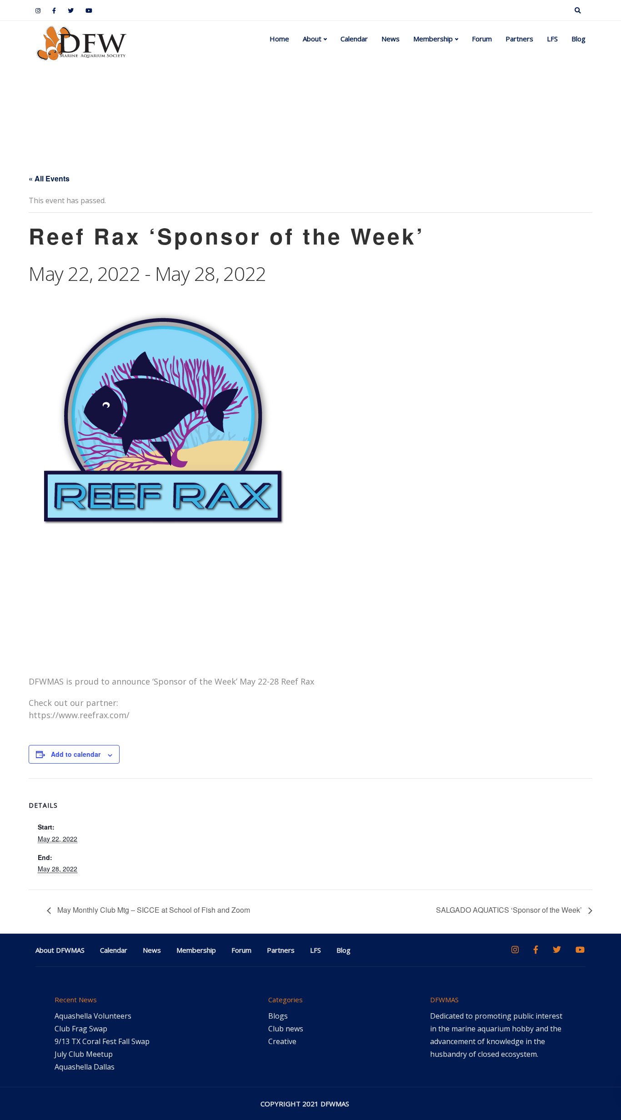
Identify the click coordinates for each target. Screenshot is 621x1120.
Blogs (278, 1016)
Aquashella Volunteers (93, 1016)
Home (279, 38)
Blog (578, 38)
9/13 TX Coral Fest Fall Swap (102, 1041)
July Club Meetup (84, 1054)
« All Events (49, 178)
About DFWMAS (60, 950)
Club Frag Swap (81, 1029)
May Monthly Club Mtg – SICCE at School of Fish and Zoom (152, 910)
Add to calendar (75, 754)
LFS (552, 38)
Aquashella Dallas (85, 1067)
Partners (519, 38)
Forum (482, 38)
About (312, 38)
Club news (285, 1029)
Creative (282, 1041)
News (390, 38)
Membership (433, 38)
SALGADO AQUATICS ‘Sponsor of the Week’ (510, 910)
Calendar (354, 38)
